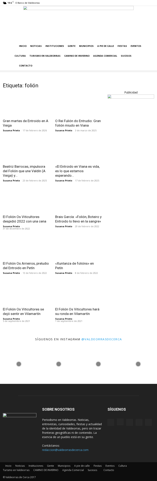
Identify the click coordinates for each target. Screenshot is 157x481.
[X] (144, 3)
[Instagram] (131, 3)
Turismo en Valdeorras (45, 55)
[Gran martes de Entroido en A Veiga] (26, 104)
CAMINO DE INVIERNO (77, 55)
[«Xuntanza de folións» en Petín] (78, 247)
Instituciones (54, 45)
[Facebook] (124, 3)
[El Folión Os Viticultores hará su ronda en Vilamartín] (78, 292)
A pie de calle (105, 45)
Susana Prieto (11, 130)
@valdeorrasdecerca (101, 339)
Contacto (25, 65)
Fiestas (122, 45)
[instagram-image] (19, 363)
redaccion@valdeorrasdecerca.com (65, 450)
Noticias (36, 45)
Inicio (23, 45)
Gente (71, 45)
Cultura (20, 55)
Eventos (136, 45)
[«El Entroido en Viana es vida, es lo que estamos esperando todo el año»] (78, 150)
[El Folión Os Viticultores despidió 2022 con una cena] (26, 200)
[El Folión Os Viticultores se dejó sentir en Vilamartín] (26, 292)
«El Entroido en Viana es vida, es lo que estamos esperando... (77, 171)
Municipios (86, 45)
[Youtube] (151, 3)
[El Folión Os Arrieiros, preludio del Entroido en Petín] (26, 247)
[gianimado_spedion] (131, 97)
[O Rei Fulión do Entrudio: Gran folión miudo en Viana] (78, 104)
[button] (149, 46)
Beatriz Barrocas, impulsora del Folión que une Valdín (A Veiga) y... (24, 171)
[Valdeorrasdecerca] (78, 23)
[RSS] (138, 3)
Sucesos (126, 55)
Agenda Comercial (105, 55)
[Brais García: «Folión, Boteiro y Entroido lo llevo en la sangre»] (78, 200)
